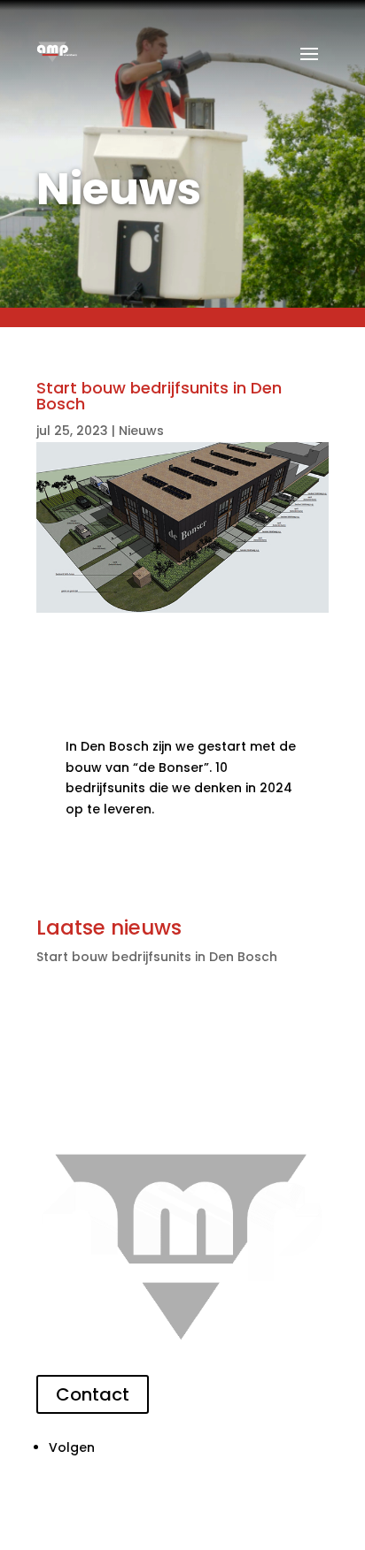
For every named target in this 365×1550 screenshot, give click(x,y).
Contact (92, 1394)
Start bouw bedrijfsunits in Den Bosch (156, 957)
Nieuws (141, 430)
